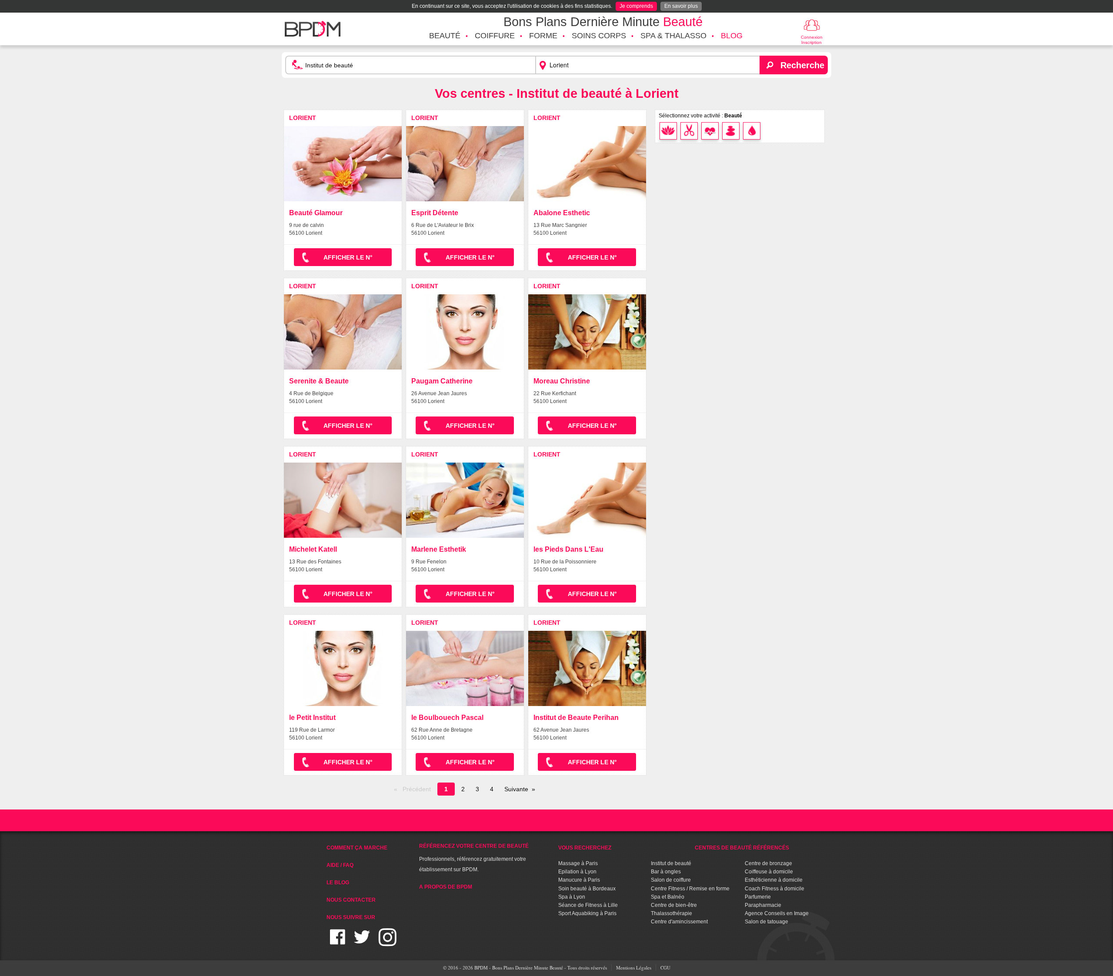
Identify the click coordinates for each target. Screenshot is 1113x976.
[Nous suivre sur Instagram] (387, 942)
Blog (732, 35)
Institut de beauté (671, 863)
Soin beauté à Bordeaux (587, 889)
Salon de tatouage (766, 922)
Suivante (516, 789)
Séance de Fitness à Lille (588, 905)
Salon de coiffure (671, 880)
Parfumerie (758, 897)
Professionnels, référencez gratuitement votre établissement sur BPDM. (474, 858)
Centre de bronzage (768, 863)
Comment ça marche (357, 848)
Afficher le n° (348, 257)
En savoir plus (681, 6)
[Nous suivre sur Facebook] (338, 942)
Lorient (302, 117)
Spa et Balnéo (667, 897)
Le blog (338, 882)
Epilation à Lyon (577, 872)
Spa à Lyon (571, 897)
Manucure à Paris (579, 880)
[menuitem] (445, 36)
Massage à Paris (578, 863)
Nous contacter (351, 900)
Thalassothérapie (671, 913)
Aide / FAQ (340, 865)
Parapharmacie (763, 905)
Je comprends (636, 6)
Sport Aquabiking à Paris (587, 913)
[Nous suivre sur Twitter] (361, 942)
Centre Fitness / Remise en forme (690, 889)
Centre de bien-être (674, 905)
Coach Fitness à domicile (774, 889)
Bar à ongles (666, 872)
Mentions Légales (633, 967)
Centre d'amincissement (679, 922)
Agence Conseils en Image (777, 913)
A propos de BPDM (445, 887)
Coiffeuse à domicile (769, 872)
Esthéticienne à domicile (774, 880)
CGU (665, 967)
